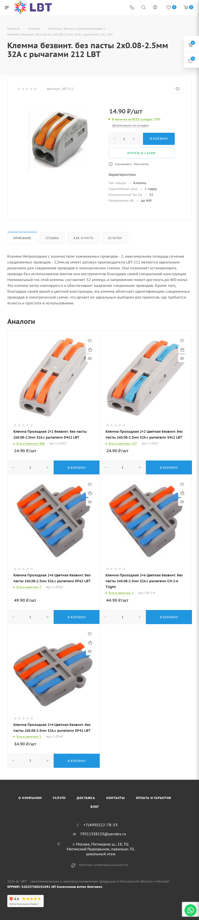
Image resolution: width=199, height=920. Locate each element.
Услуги (59, 798)
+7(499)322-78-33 (100, 825)
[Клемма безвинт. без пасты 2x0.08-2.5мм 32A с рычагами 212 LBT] (59, 140)
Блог (95, 807)
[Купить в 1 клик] (90, 349)
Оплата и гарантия (153, 798)
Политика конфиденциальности (103, 865)
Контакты (115, 798)
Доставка (86, 798)
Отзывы (52, 238)
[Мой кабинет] (155, 7)
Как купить (83, 238)
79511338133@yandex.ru (103, 834)
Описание (22, 238)
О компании (29, 798)
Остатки (115, 238)
